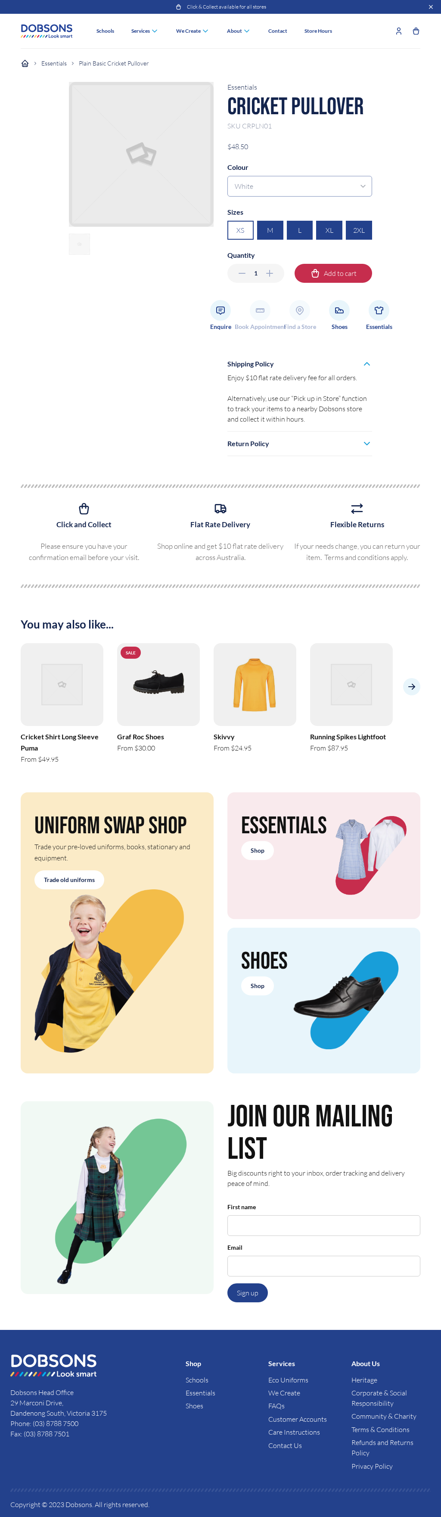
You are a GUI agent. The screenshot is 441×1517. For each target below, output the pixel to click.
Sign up (247, 1293)
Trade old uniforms (69, 879)
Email (234, 1247)
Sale (131, 652)
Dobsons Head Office (42, 1392)
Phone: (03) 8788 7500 (44, 1423)
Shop (257, 850)
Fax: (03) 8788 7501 (39, 1433)
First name (241, 1206)
